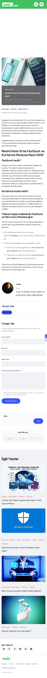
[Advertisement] (23, 33)
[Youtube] (31, 649)
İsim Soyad (6, 337)
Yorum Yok (35, 100)
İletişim (4, 664)
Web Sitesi (5, 359)
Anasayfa (5, 109)
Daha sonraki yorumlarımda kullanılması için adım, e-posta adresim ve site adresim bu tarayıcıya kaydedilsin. (24, 393)
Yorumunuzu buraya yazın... (12, 371)
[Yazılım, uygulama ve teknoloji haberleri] (10, 4)
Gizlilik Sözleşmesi (9, 668)
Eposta (5, 348)
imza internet (8, 672)
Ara (5, 416)
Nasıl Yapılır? (23, 109)
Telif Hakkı (20, 664)
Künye (11, 664)
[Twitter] (4, 649)
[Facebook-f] (15, 649)
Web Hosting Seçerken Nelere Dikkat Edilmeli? (22, 591)
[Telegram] (20, 649)
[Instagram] (9, 649)
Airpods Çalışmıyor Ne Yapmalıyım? (16, 631)
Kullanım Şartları (32, 664)
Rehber (14, 109)
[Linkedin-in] (26, 649)
